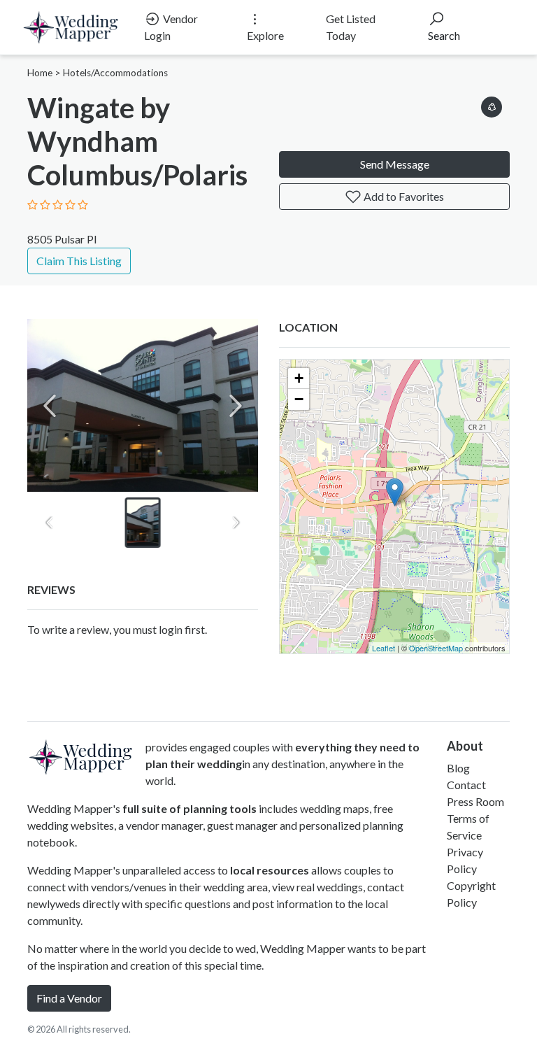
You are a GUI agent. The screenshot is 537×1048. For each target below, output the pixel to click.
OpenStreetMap (436, 647)
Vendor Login (171, 27)
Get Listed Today (350, 27)
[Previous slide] (49, 406)
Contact (466, 784)
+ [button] (298, 378)
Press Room (475, 801)
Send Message (394, 164)
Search (444, 35)
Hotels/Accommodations (115, 72)
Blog (458, 767)
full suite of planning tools (189, 808)
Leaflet (383, 647)
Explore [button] (265, 35)
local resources (269, 870)
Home (39, 72)
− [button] (298, 399)
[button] (491, 104)
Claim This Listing (79, 260)
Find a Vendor (69, 998)
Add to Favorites (402, 196)
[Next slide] (235, 406)
